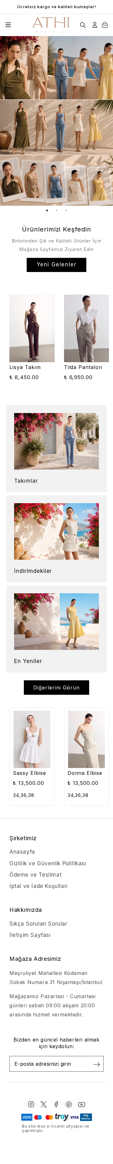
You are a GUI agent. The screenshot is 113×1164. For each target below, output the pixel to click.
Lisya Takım (25, 367)
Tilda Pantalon (83, 367)
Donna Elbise (85, 773)
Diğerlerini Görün (56, 687)
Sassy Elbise (29, 773)
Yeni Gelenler (57, 264)
